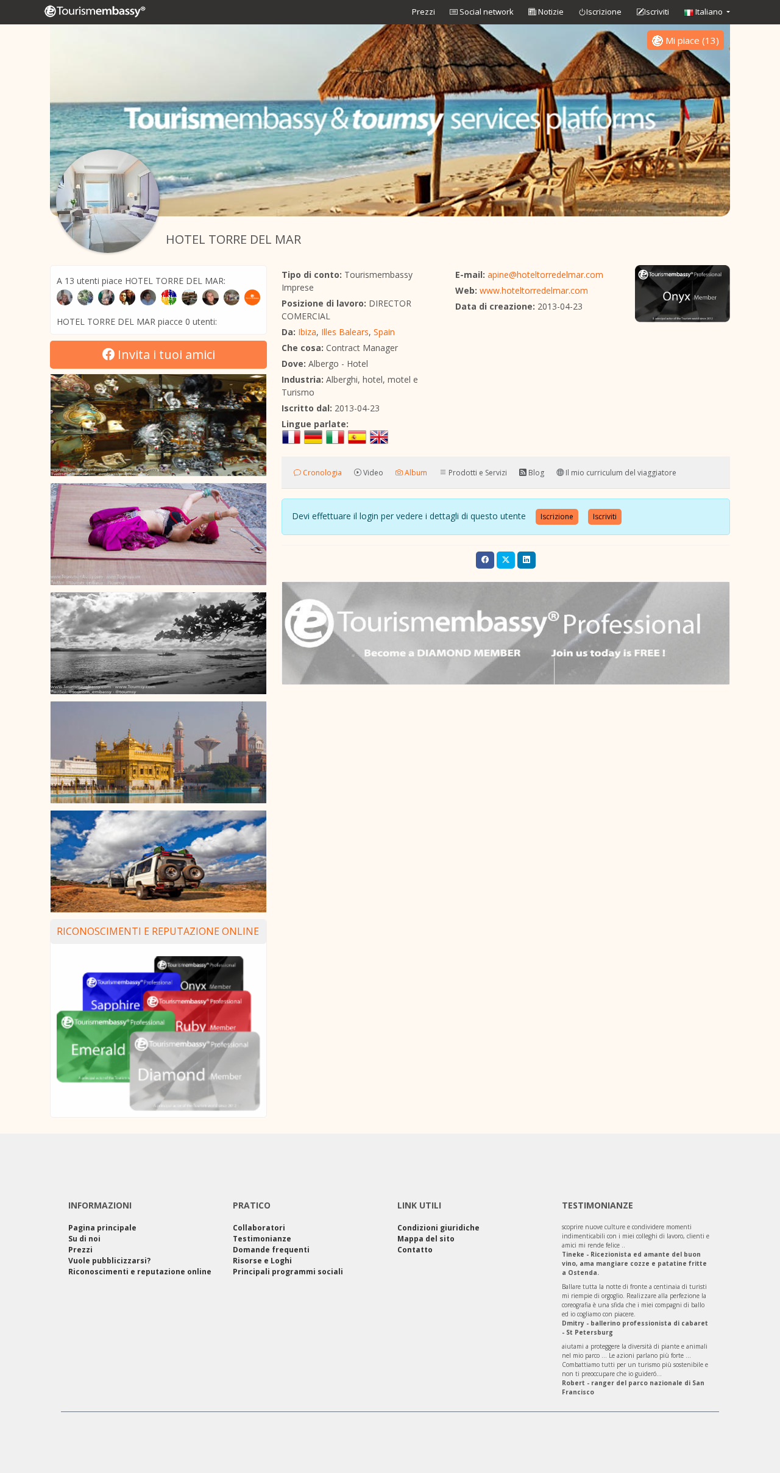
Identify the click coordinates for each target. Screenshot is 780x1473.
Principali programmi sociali (288, 1271)
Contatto (415, 1249)
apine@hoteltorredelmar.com (545, 274)
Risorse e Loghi (262, 1260)
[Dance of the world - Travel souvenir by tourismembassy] (158, 534)
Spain (384, 332)
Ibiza (307, 332)
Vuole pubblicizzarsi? (109, 1260)
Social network (486, 11)
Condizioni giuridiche (438, 1228)
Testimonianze (262, 1238)
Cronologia (321, 472)
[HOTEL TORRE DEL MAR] (108, 201)
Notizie (550, 11)
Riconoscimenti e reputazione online (158, 931)
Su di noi (84, 1238)
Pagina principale (102, 1228)
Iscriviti (656, 11)
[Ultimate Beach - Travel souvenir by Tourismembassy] (158, 643)
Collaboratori (259, 1228)
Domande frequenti (271, 1249)
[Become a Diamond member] (506, 633)
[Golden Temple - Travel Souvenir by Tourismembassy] (158, 752)
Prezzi (423, 11)
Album (415, 472)
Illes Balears (345, 332)
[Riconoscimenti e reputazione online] (158, 1032)
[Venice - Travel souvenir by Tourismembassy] (158, 425)
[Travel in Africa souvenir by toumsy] (158, 861)
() (692, 40)
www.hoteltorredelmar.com (534, 290)
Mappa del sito (426, 1238)
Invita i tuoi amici (165, 354)
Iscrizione (604, 11)
